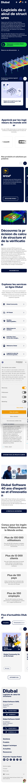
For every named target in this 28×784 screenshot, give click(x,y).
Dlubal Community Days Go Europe (12, 655)
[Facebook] (11, 760)
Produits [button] (6, 742)
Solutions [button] (6, 739)
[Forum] (4, 760)
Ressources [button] (7, 752)
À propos (5, 768)
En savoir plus (14, 270)
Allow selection (14, 416)
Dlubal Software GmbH (11, 719)
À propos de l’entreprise (14, 511)
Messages (7, 668)
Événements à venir (19, 622)
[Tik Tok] (17, 760)
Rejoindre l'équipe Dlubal (12, 757)
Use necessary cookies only (14, 420)
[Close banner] (25, 362)
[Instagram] (20, 760)
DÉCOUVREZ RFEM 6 (10, 198)
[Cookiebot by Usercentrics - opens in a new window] (16, 362)
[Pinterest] (14, 760)
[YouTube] (7, 760)
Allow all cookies (14, 412)
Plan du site (5, 771)
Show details (20, 407)
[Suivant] (25, 78)
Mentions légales (7, 766)
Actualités (6, 622)
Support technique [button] (10, 745)
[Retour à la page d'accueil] (5, 2)
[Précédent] (21, 78)
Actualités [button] (7, 749)
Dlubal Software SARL (11, 701)
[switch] (24, 392)
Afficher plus (14, 677)
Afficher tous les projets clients (14, 454)
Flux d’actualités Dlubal (14, 616)
